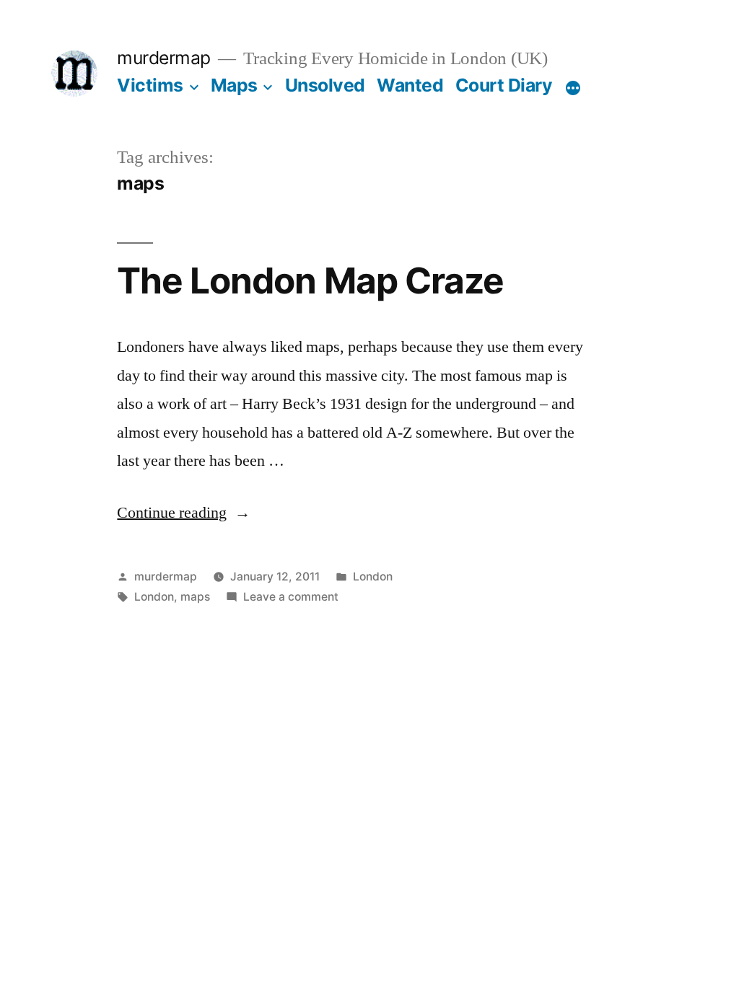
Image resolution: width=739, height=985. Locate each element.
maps (195, 597)
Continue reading (183, 513)
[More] (573, 88)
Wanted (410, 85)
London (373, 576)
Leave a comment (290, 597)
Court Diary (504, 85)
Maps (234, 85)
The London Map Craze (310, 280)
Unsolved (325, 85)
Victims (150, 85)
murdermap (164, 58)
